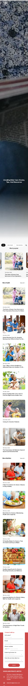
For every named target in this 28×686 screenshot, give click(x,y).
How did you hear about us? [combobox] (11, 660)
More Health (10, 245)
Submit (14, 665)
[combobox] (7, 648)
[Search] (26, 245)
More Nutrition (20, 245)
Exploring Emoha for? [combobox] (9, 654)
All (3, 245)
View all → (22, 282)
